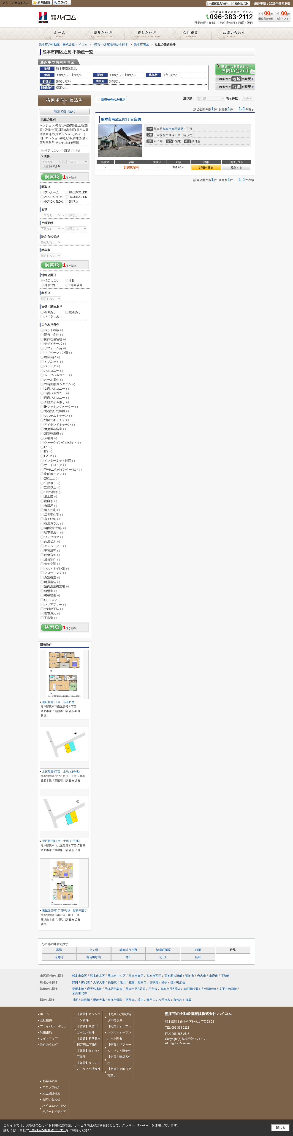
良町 (198, 957)
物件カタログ (49, 1044)
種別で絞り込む (64, 111)
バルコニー (53, 370)
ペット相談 (53, 330)
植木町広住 (177, 982)
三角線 (153, 989)
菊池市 (189, 975)
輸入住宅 (52, 510)
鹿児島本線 (94, 989)
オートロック (55, 465)
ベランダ (52, 366)
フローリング (55, 573)
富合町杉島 (93, 957)
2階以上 (51, 478)
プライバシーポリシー (55, 1026)
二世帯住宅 (53, 514)
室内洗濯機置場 (56, 586)
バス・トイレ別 (56, 568)
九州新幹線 (208, 989)
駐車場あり (53, 532)
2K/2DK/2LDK (53, 197)
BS (48, 451)
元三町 (163, 957)
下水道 (50, 618)
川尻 (75, 1000)
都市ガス (52, 613)
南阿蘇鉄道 (190, 989)
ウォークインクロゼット (62, 442)
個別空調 (52, 564)
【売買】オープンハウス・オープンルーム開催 (119, 1032)
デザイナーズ (55, 343)
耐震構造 (52, 582)
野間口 (142, 982)
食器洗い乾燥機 (56, 411)
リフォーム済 (55, 348)
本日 (72, 280)
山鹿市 (213, 975)
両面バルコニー (56, 397)
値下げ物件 (52, 166)
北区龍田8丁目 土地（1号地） (61, 841)
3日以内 (49, 285)
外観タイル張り (56, 402)
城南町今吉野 (128, 950)
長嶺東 (112, 982)
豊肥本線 (78, 989)
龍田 (123, 982)
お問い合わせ (51, 1099)
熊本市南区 (170, 129)
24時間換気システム (59, 384)
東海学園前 (115, 1000)
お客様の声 (49, 1081)
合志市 (201, 975)
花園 (132, 982)
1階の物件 (53, 492)
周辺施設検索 (51, 1093)
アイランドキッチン (59, 424)
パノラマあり (53, 316)
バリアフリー (55, 604)
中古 (78, 150)
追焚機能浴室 (55, 429)
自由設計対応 (55, 528)
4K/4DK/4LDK (53, 201)
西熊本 (130, 1000)
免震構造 (52, 577)
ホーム (44, 1014)
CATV (50, 456)
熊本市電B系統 (170, 989)
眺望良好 (52, 357)
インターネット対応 (59, 460)
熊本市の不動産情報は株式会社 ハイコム (198, 1014)
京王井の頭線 (228, 989)
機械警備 (52, 595)
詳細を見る (206, 167)
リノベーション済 (58, 352)
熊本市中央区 (117, 975)
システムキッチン (58, 415)
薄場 (59, 950)
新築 (67, 150)
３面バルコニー (56, 393)
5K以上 (73, 201)
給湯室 (50, 591)
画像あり (50, 312)
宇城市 (225, 975)
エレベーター (55, 546)
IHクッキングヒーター (61, 406)
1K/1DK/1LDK (78, 192)
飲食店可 (52, 555)
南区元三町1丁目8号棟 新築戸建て (64, 910)
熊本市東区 (136, 975)
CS (48, 447)
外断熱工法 (53, 609)
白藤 (198, 950)
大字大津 (99, 982)
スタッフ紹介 (51, 1087)
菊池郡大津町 (173, 975)
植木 (141, 1000)
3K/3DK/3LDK (78, 197)
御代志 (85, 982)
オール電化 (53, 379)
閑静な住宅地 (55, 339)
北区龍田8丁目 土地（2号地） (61, 771)
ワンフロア (53, 537)
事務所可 (52, 550)
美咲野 (153, 982)
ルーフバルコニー (58, 375)
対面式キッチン (56, 420)
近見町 (58, 957)
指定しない (51, 150)
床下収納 (52, 519)
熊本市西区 (153, 975)
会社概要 (46, 1020)
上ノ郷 (93, 950)
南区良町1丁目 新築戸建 (58, 702)
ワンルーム (51, 192)
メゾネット (53, 361)
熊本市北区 (97, 975)
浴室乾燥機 (53, 433)
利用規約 (46, 1032)
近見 (180, 129)
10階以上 (52, 483)
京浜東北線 (79, 993)
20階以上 (52, 487)
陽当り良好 (53, 334)
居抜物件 (52, 559)
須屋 (188, 1000)
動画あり (75, 312)
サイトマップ (49, 1038)
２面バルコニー (56, 388)
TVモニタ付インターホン (63, 469)
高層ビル (52, 541)
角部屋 (50, 505)
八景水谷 (164, 1000)
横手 (164, 982)
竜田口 (150, 1000)
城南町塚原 (163, 950)
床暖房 (50, 438)
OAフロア (52, 600)
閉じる (280, 1127)
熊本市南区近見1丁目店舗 (121, 119)
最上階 (50, 496)
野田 (128, 957)
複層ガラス (53, 523)
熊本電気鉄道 (114, 989)
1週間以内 (75, 285)
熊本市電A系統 (136, 989)
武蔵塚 (85, 1000)
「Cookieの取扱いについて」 (47, 1130)
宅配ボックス (55, 474)
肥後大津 (99, 1000)
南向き (50, 501)
